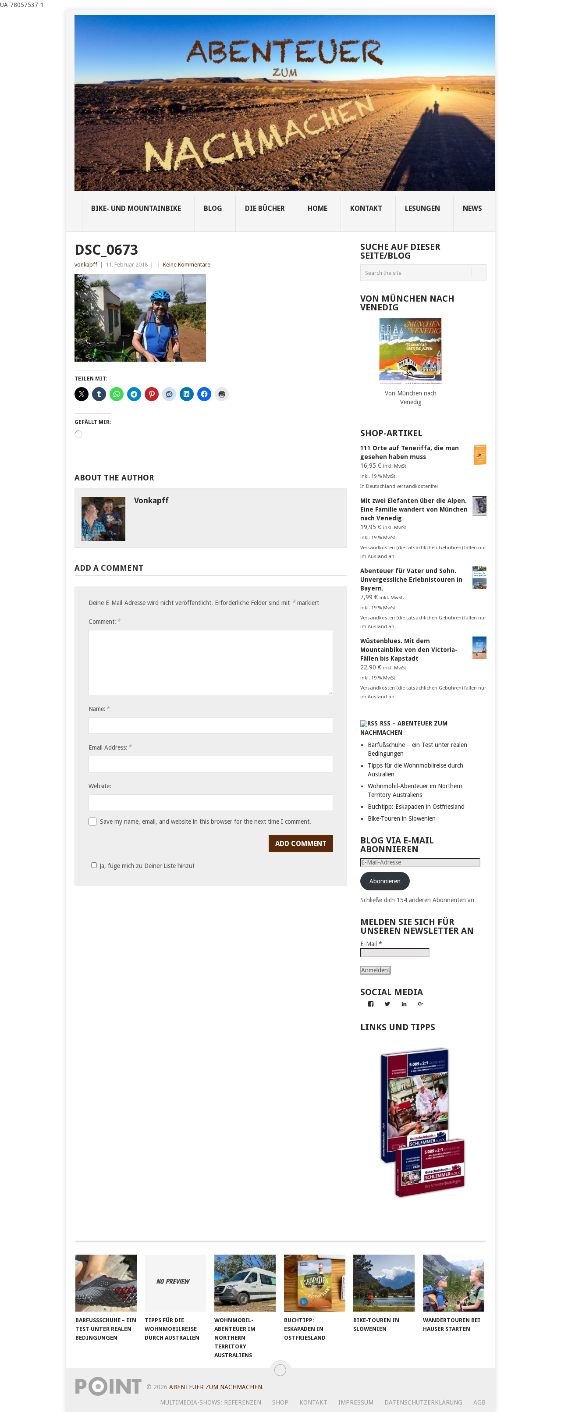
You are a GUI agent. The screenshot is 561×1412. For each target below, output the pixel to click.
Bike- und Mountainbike (136, 208)
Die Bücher (265, 208)
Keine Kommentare (186, 264)
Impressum (355, 1402)
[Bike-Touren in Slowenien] (384, 1283)
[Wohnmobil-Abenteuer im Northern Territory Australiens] (245, 1283)
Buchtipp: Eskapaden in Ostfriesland (416, 806)
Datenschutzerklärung (423, 1402)
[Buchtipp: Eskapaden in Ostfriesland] (314, 1283)
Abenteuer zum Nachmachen (215, 1387)
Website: (100, 786)
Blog (213, 208)
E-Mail (371, 943)
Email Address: (110, 747)
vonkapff (86, 264)
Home (317, 208)
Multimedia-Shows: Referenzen (210, 1402)
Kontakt (313, 1402)
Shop (280, 1402)
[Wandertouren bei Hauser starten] (453, 1283)
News (472, 208)
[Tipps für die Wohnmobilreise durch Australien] (175, 1283)
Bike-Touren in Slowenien (402, 818)
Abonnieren (385, 881)
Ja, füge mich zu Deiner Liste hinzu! (146, 865)
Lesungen (422, 208)
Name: (99, 708)
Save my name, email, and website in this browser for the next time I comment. (205, 821)
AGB (479, 1402)
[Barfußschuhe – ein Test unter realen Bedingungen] (106, 1283)
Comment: (104, 621)
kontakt (366, 208)
